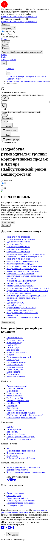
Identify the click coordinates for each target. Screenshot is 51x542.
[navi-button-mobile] (4, 63)
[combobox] (13, 92)
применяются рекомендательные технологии (24, 511)
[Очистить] (5, 98)
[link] (5, 48)
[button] (4, 54)
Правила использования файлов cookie (19, 21)
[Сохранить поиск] (4, 105)
